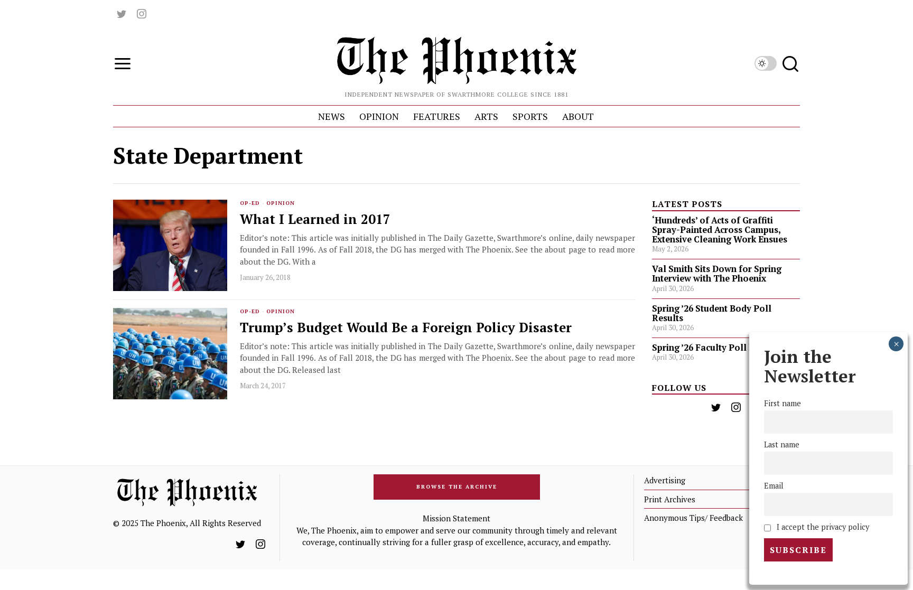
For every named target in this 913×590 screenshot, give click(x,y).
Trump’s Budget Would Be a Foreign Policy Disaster (406, 328)
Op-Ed (250, 203)
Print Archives (669, 499)
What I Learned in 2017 (315, 219)
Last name (781, 444)
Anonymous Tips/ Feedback (693, 517)
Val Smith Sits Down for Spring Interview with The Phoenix (716, 273)
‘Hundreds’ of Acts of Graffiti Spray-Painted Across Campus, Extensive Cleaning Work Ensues (719, 230)
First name (782, 403)
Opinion (280, 203)
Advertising (664, 480)
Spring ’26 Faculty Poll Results (716, 347)
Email (774, 486)
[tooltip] (121, 13)
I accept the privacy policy (822, 527)
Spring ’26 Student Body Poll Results (711, 313)
